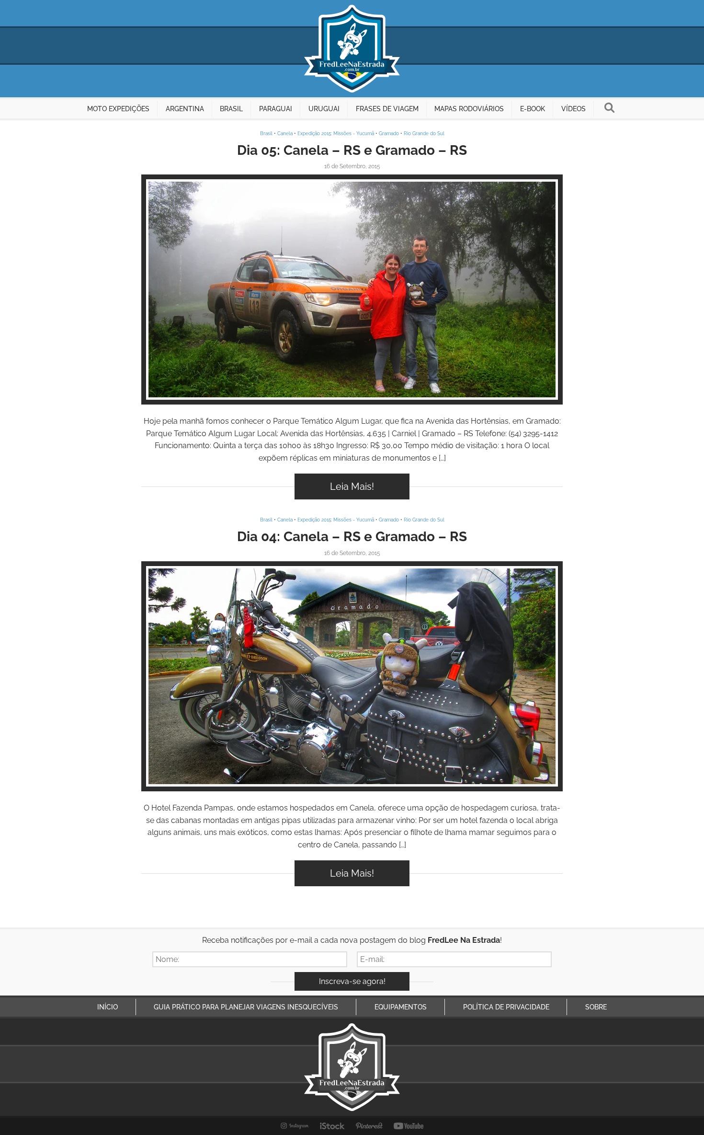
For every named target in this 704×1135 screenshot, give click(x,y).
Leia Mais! (352, 486)
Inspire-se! (352, 289)
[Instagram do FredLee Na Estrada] (295, 1126)
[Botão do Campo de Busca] (609, 108)
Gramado (389, 133)
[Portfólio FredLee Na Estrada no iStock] (332, 1126)
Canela (285, 133)
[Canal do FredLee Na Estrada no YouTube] (409, 1126)
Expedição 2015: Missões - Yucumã (335, 133)
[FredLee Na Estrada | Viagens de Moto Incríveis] (352, 49)
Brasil (266, 133)
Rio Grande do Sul (424, 133)
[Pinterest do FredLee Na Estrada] (369, 1126)
